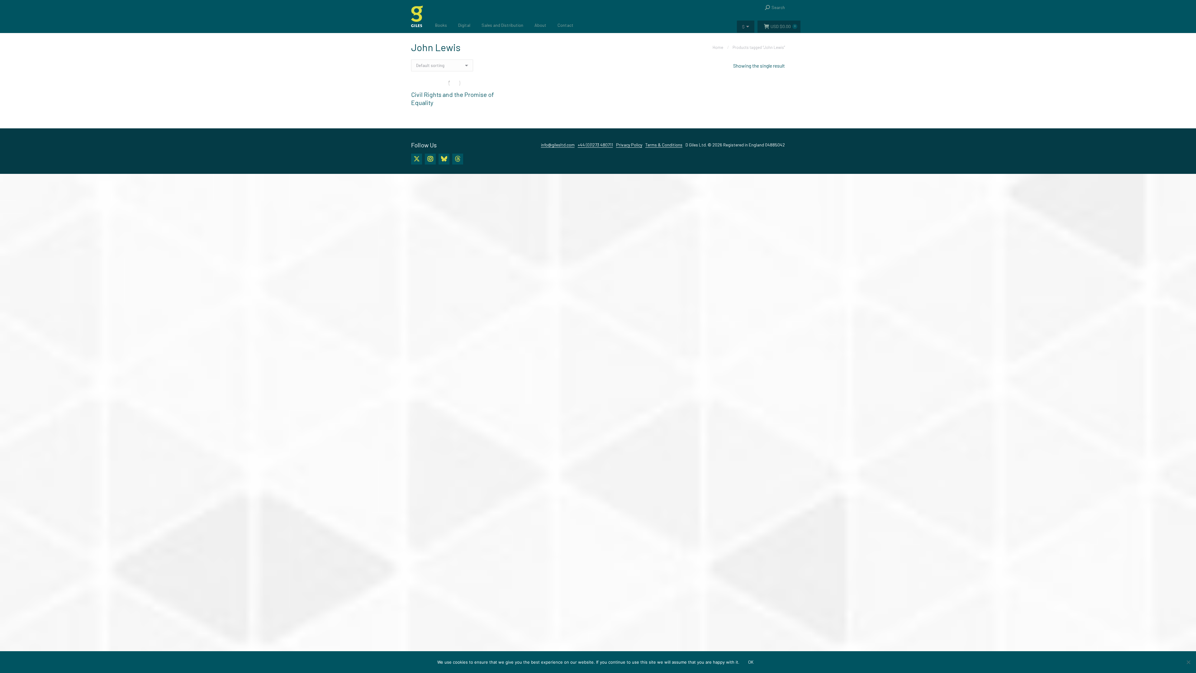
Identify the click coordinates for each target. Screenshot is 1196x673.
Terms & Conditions (663, 144)
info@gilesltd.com (558, 144)
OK (750, 662)
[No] (1188, 662)
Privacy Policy (629, 144)
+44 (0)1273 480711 (595, 144)
